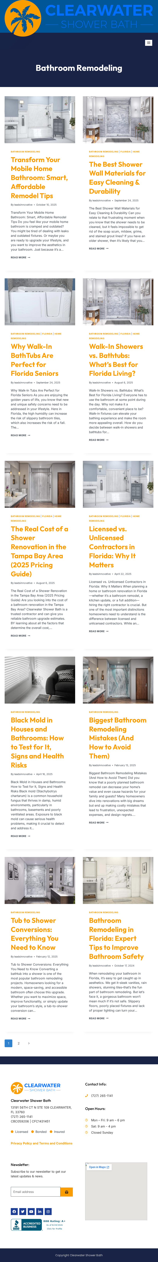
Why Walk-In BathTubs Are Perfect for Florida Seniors (34, 359)
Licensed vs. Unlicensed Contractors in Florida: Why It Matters (112, 546)
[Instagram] (48, 1211)
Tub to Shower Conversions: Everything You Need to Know (34, 934)
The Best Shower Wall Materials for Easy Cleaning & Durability (117, 177)
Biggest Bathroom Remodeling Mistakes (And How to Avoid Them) (117, 738)
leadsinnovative (23, 204)
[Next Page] (29, 1043)
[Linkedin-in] (39, 1211)
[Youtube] (31, 1211)
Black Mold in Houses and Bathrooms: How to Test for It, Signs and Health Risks (37, 742)
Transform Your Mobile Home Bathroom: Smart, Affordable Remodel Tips (39, 177)
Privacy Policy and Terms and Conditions (41, 1143)
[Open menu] (148, 43)
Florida (125, 151)
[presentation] (40, 119)
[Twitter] (22, 1211)
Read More (20, 257)
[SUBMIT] (67, 1192)
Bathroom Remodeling (25, 151)
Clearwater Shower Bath (31, 1100)
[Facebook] (14, 1211)
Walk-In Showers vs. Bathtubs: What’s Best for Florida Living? (116, 359)
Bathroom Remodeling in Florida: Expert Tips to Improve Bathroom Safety (116, 938)
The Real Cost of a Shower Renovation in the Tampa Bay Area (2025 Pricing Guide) (39, 551)
